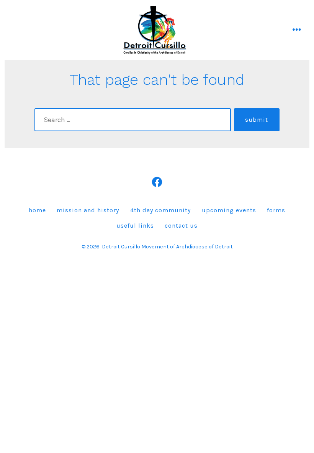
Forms (276, 210)
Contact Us (181, 225)
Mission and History (88, 210)
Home (37, 210)
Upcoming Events (229, 210)
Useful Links (135, 225)
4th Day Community (160, 210)
